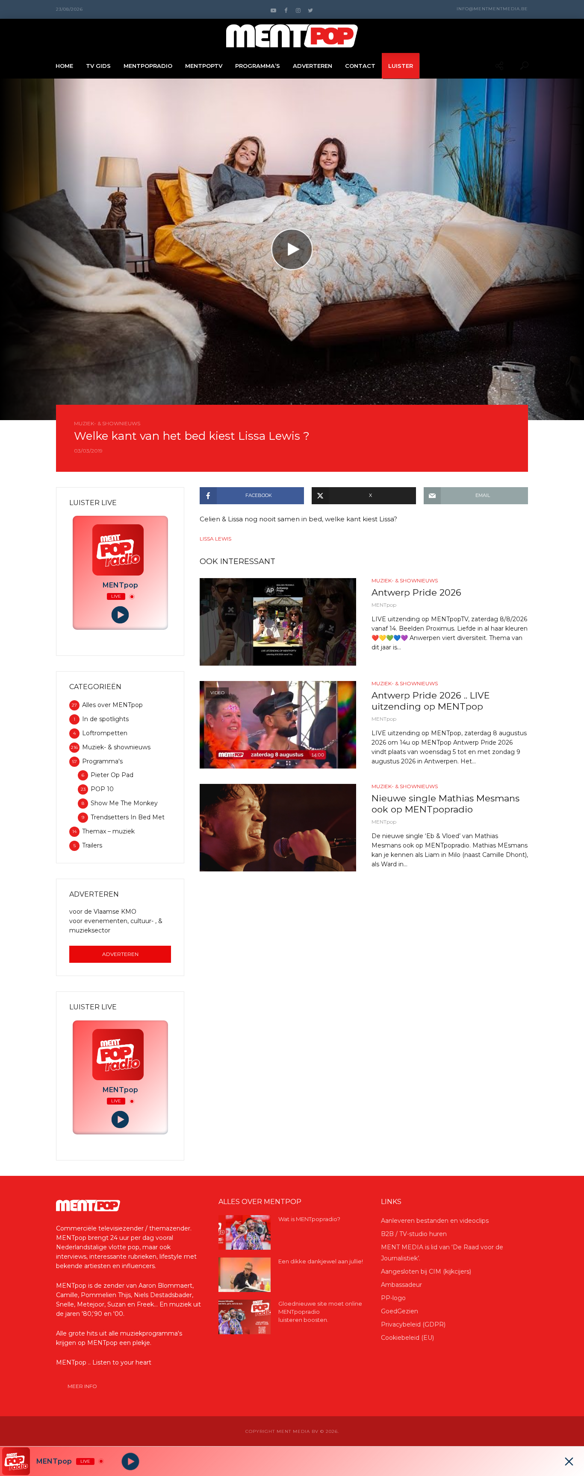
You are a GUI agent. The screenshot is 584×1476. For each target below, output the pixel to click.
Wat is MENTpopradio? (309, 1219)
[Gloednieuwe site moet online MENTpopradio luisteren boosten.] (244, 1317)
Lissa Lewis (215, 538)
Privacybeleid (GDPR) (413, 1324)
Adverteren (120, 954)
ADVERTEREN (312, 65)
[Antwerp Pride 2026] (278, 622)
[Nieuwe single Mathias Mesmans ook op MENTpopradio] (278, 827)
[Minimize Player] (569, 1461)
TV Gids (98, 65)
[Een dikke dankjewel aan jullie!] (244, 1274)
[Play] (120, 615)
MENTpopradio (148, 65)
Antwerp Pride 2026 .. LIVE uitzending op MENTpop (431, 701)
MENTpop (384, 605)
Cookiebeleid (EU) (407, 1338)
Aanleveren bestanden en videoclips (435, 1221)
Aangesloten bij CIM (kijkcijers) (426, 1271)
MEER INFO (82, 1386)
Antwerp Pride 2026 (416, 592)
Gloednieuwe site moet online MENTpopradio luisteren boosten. (320, 1311)
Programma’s (257, 65)
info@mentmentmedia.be (492, 9)
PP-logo (393, 1298)
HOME (64, 65)
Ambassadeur (401, 1285)
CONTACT (360, 65)
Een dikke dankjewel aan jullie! (320, 1261)
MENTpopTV (203, 65)
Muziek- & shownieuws (107, 423)
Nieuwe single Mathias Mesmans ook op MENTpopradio (445, 804)
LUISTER (400, 65)
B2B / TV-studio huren (414, 1234)
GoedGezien (399, 1311)
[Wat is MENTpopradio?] (244, 1232)
